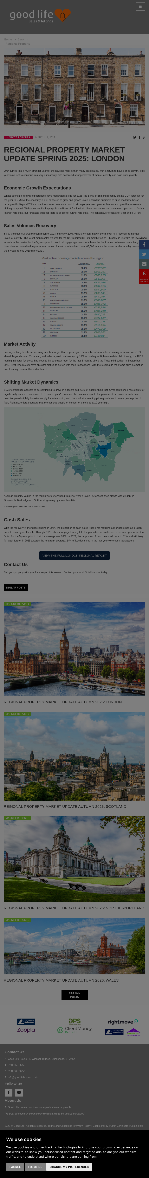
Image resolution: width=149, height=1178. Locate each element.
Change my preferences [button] (69, 1167)
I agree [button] (15, 1167)
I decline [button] (35, 1167)
